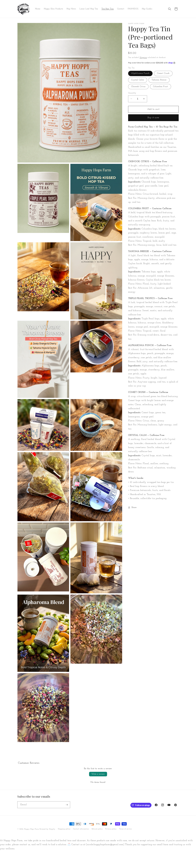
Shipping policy (64, 829)
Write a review (98, 774)
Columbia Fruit (160, 86)
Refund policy (97, 829)
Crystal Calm (137, 80)
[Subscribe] (67, 804)
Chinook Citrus (138, 86)
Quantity (132, 93)
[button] (169, 9)
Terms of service (125, 829)
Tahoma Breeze (159, 80)
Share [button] (134, 507)
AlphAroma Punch (140, 73)
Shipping (143, 57)
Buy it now (153, 117)
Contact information (81, 829)
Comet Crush (163, 73)
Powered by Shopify (47, 829)
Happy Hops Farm (31, 829)
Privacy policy (111, 829)
